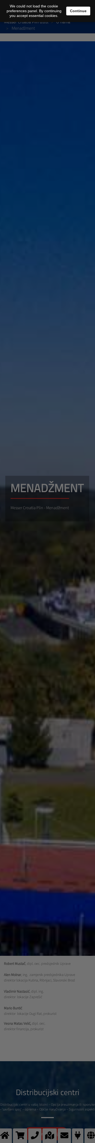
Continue (78, 11)
